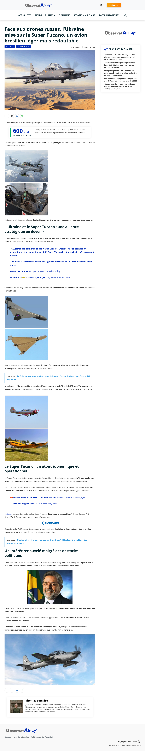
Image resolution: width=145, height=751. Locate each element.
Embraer (8, 514)
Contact (8, 737)
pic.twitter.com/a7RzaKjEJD (71, 497)
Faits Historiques (109, 15)
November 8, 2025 (48, 503)
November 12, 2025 (60, 277)
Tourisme (64, 15)
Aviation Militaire (84, 15)
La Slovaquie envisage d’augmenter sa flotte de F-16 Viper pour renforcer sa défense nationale (119, 65)
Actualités (24, 15)
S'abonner (113, 5)
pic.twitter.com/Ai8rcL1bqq (47, 271)
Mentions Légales (21, 737)
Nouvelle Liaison (45, 15)
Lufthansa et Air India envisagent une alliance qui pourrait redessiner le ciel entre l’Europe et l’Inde (119, 57)
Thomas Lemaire (89, 47)
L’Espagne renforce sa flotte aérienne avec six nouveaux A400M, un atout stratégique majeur (119, 86)
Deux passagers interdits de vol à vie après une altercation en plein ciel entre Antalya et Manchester (120, 73)
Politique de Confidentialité (42, 737)
